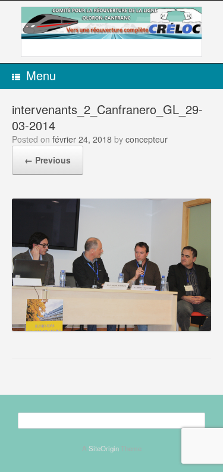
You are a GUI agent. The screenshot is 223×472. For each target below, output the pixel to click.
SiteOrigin (104, 448)
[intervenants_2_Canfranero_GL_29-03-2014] (111, 327)
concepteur (146, 139)
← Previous (47, 160)
